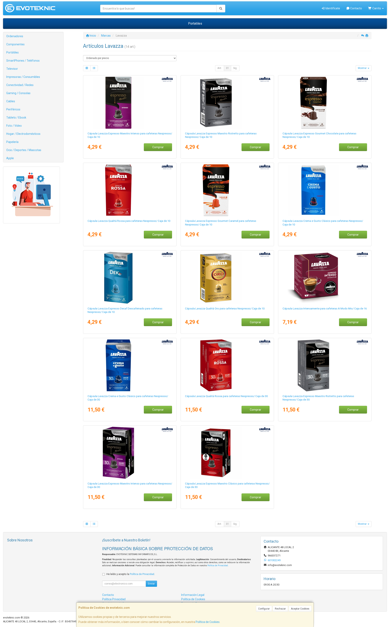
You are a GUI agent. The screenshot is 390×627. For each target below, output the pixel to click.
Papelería (12, 142)
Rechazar (280, 608)
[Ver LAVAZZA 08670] (129, 103)
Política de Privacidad (217, 565)
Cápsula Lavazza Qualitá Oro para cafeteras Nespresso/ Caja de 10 (224, 308)
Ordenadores (14, 36)
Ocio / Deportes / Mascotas (23, 150)
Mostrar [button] (362, 68)
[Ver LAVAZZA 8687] (324, 103)
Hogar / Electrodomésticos (23, 133)
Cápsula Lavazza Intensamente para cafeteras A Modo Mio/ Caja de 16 (325, 308)
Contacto (356, 8)
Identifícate (332, 8)
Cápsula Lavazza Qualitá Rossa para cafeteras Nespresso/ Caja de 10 (129, 220)
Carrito (377, 8)
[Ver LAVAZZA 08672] (324, 190)
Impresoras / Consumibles (23, 76)
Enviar (151, 583)
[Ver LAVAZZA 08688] (129, 278)
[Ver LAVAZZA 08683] (227, 453)
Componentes (15, 44)
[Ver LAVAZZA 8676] (227, 365)
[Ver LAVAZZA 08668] (227, 278)
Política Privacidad (114, 599)
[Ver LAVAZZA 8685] (129, 453)
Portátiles (12, 52)
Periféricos (13, 109)
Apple (10, 158)
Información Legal (192, 595)
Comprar (158, 147)
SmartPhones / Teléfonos (23, 60)
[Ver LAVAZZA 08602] (324, 278)
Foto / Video (14, 125)
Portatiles (195, 23)
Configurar (264, 608)
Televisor (12, 68)
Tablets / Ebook (16, 117)
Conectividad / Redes (20, 85)
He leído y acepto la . (130, 574)
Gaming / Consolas (18, 93)
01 (227, 68)
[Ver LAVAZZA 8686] (227, 190)
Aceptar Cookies (300, 608)
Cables (10, 101)
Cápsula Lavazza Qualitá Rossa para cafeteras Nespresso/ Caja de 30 (226, 396)
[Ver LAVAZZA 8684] (324, 365)
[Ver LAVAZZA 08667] (227, 103)
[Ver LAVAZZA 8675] (129, 190)
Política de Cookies (208, 622)
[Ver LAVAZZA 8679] (129, 365)
